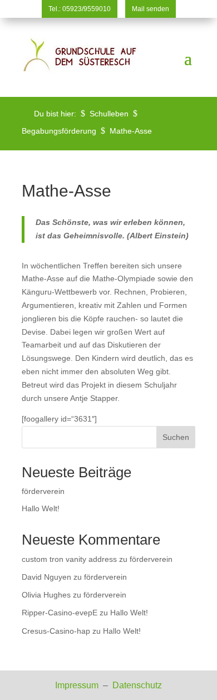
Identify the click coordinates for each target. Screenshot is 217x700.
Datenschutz (137, 685)
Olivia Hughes (46, 594)
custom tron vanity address (69, 559)
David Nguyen (46, 576)
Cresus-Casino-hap (56, 630)
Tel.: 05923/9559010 (79, 9)
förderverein (43, 491)
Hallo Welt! (41, 508)
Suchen (175, 437)
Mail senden (150, 9)
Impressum (78, 685)
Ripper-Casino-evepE (59, 612)
